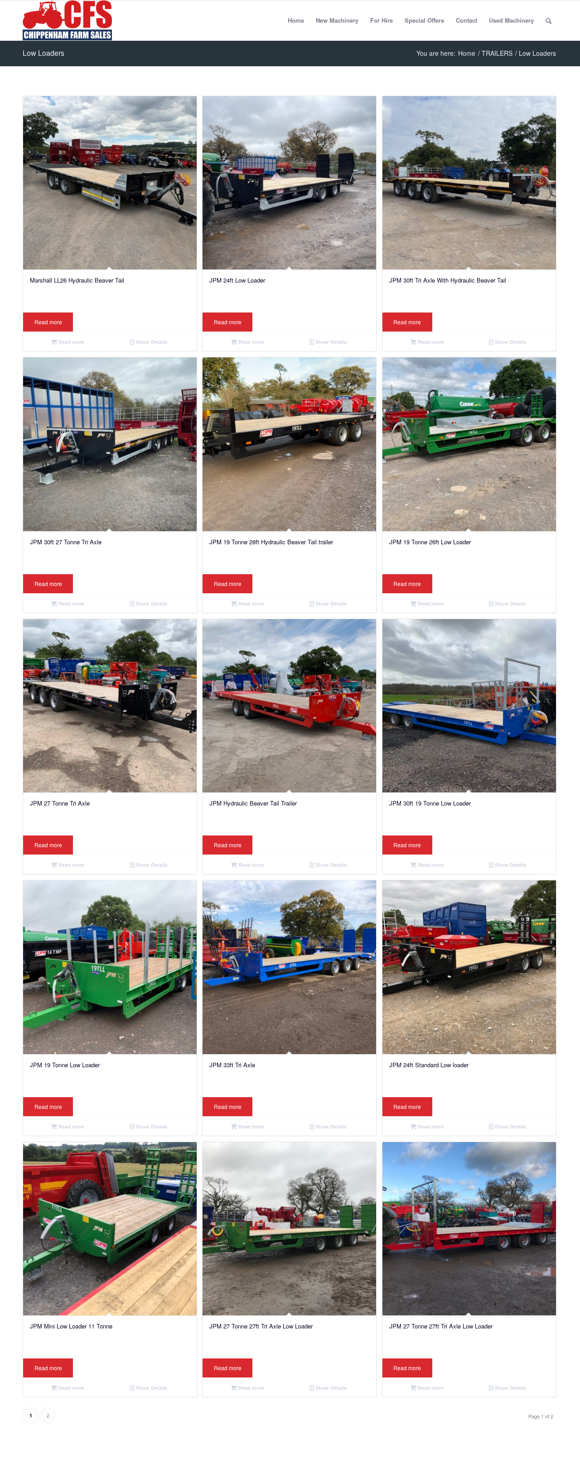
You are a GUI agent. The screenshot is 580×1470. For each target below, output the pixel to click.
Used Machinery (511, 20)
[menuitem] (548, 20)
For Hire (381, 20)
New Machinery (337, 20)
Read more (48, 322)
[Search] (548, 20)
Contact (466, 20)
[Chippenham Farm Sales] (67, 20)
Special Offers (424, 20)
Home (296, 20)
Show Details (151, 341)
